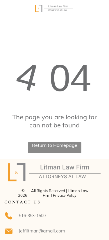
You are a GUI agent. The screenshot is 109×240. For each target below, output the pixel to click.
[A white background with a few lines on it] (11, 14)
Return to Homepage (54, 145)
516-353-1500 (32, 215)
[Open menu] (97, 10)
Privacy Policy (64, 195)
